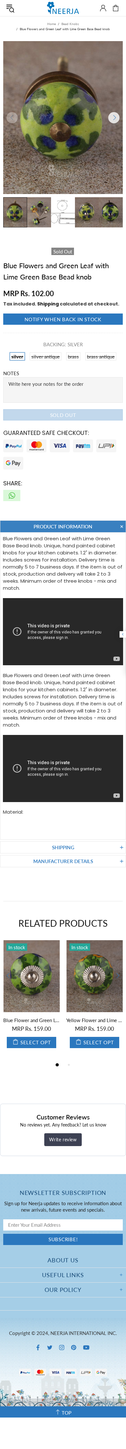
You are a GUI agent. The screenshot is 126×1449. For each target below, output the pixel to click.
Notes (11, 373)
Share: (12, 483)
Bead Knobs (70, 24)
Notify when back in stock (63, 319)
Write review (63, 1139)
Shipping (48, 304)
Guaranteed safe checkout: (46, 433)
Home (51, 24)
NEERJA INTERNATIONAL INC (63, 8)
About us (63, 1260)
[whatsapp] (11, 495)
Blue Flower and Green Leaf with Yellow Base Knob (85, 1020)
